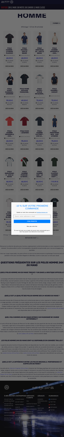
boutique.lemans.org (42, 212)
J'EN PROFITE (32, 221)
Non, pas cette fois (32, 226)
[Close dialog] (51, 204)
